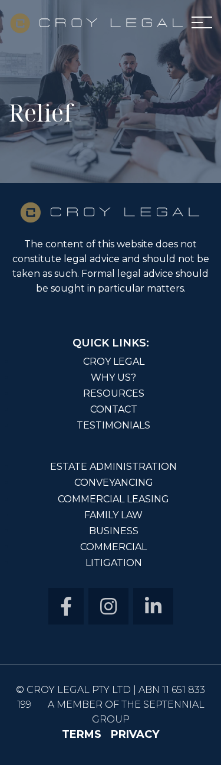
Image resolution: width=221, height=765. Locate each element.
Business (113, 530)
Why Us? (113, 377)
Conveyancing (113, 482)
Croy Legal (113, 362)
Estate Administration (113, 467)
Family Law (113, 514)
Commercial (113, 546)
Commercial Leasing (113, 498)
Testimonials (113, 425)
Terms (81, 734)
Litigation (113, 562)
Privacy (135, 734)
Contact (113, 409)
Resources (113, 393)
